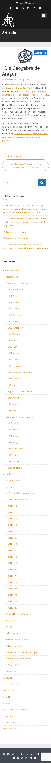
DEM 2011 (12, 512)
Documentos (11, 276)
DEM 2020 (12, 569)
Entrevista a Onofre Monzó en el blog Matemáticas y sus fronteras (25, 166)
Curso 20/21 (13, 665)
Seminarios (10, 671)
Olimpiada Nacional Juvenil (18, 391)
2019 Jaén (12, 346)
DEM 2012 (12, 518)
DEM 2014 (12, 531)
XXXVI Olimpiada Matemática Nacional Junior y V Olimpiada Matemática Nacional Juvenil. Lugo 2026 (25, 222)
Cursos (8, 486)
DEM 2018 (12, 556)
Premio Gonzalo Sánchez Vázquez (21, 652)
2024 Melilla (13, 397)
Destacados (8, 690)
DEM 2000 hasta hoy (17, 499)
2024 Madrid (13, 455)
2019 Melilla (13, 429)
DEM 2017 (12, 550)
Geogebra (10, 620)
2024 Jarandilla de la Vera (20, 372)
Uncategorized (10, 728)
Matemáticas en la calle (16, 639)
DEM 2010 (12, 505)
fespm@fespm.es (27, 3)
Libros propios (12, 722)
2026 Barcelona (15, 467)
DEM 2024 (12, 595)
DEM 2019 (12, 563)
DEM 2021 (12, 575)
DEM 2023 (12, 588)
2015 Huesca (13, 321)
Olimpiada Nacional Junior (18, 283)
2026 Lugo (12, 385)
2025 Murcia (13, 461)
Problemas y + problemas (17, 658)
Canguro (9, 715)
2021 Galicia (13, 435)
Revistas (7, 703)
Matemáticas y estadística (15, 238)
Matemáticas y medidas (14, 231)
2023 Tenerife (14, 365)
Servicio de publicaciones (15, 709)
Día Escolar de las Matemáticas (20, 493)
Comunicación (12, 684)
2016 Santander (15, 327)
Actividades (8, 474)
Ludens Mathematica (15, 633)
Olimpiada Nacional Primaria (19, 416)
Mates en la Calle (13, 645)
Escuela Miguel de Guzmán (18, 614)
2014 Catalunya (15, 315)
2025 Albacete (14, 378)
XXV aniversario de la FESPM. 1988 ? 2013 (27, 156)
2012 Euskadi (14, 302)
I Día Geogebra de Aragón (17, 88)
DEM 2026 (12, 607)
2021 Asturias (14, 353)
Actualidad (40, 52)
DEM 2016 (12, 544)
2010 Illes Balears (16, 289)
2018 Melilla (13, 423)
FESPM (28, 79)
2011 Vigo (12, 295)
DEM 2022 (12, 582)
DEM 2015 (12, 537)
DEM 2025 (12, 601)
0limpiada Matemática (14, 270)
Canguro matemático (15, 480)
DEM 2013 (12, 525)
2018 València (14, 340)
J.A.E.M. (8, 626)
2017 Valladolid (15, 334)
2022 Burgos (13, 442)
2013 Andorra (14, 308)
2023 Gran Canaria (16, 448)
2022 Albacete (14, 359)
